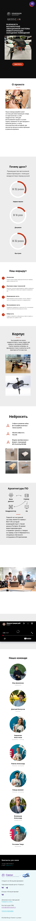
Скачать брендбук (7, 911)
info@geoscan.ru (9, 865)
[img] (20, 875)
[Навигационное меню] (32, 4)
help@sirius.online (7, 902)
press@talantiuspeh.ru (9, 907)
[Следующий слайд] (35, 579)
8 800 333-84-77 (10, 863)
